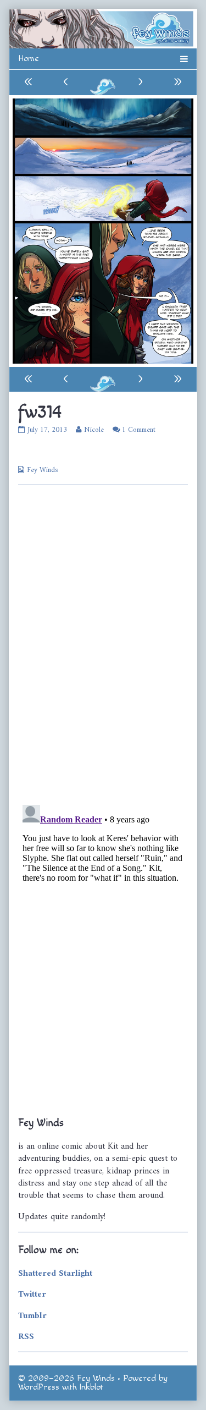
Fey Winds (42, 470)
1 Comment (138, 430)
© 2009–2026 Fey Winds (66, 1378)
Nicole (93, 430)
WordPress (38, 1387)
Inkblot (91, 1387)
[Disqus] (103, 643)
